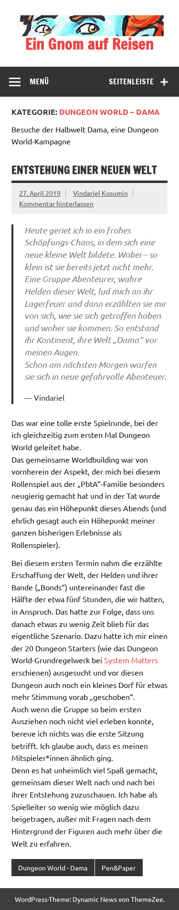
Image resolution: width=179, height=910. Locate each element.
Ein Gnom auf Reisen (89, 44)
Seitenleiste (131, 81)
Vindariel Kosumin (100, 193)
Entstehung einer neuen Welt (84, 169)
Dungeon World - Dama (52, 867)
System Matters (131, 660)
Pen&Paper (119, 867)
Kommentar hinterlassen (56, 203)
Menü (39, 81)
